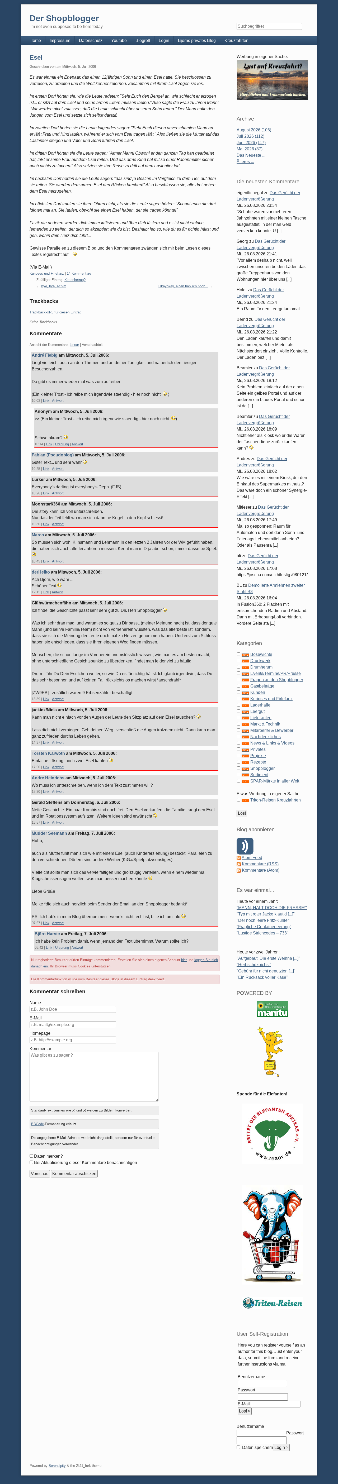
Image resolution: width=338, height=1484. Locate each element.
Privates (258, 749)
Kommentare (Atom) (260, 870)
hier (184, 960)
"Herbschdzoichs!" (254, 964)
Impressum (60, 40)
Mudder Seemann (49, 833)
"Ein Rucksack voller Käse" (262, 977)
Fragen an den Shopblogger (276, 679)
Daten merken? (48, 1156)
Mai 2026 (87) (249, 149)
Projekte (258, 755)
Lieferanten (260, 717)
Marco (38, 535)
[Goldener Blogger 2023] (273, 1051)
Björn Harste (47, 934)
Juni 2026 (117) (251, 142)
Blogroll (142, 40)
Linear (74, 345)
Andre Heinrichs (48, 778)
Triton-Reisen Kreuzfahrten (275, 800)
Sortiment (259, 774)
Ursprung (62, 444)
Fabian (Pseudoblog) (53, 455)
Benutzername (251, 1377)
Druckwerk (260, 661)
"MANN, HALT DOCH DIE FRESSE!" (272, 907)
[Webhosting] (272, 1009)
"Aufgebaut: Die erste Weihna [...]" (268, 958)
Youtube (119, 40)
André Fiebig (45, 355)
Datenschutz (90, 40)
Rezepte (258, 762)
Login (164, 40)
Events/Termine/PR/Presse (275, 673)
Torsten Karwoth (48, 753)
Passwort (246, 1390)
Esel (36, 57)
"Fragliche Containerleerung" (264, 926)
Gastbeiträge (262, 686)
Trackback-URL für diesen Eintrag (55, 312)
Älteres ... (245, 161)
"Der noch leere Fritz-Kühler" (263, 920)
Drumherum (261, 667)
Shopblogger (262, 768)
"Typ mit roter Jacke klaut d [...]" (266, 914)
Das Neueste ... (251, 155)
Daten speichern (257, 1447)
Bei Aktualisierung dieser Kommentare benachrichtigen (85, 1162)
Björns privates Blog (197, 40)
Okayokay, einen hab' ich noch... (183, 286)
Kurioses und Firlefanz (47, 273)
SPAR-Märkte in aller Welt (274, 781)
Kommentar (40, 1048)
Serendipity (57, 1466)
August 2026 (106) (254, 130)
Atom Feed (252, 857)
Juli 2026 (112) (250, 136)
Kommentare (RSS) (260, 864)
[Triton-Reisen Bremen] (272, 80)
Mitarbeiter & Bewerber (271, 730)
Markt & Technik (265, 724)
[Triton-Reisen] (272, 1303)
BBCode (37, 1124)
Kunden (257, 692)
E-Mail (36, 1018)
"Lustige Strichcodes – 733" (262, 933)
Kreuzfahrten (236, 40)
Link (46, 401)
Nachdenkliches (265, 736)
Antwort (58, 401)
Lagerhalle (260, 705)
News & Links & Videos (272, 743)
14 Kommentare (79, 273)
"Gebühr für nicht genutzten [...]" (266, 971)
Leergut (257, 711)
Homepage (40, 1033)
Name (35, 1002)
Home (35, 40)
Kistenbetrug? (75, 280)
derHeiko (41, 572)
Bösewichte (261, 654)
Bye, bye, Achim (53, 286)
